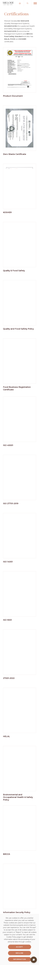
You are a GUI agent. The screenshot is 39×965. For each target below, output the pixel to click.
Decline (19, 953)
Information (19, 959)
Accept (19, 947)
